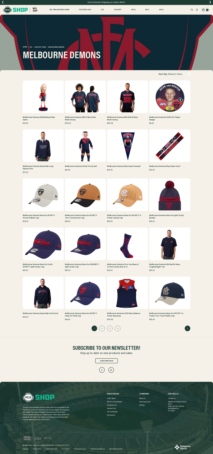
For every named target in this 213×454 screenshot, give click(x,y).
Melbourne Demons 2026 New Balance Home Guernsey (123, 315)
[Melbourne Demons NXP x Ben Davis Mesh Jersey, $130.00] (85, 97)
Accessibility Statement (98, 449)
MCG (133, 10)
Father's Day (85, 10)
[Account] (197, 9)
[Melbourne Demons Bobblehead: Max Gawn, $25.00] (43, 97)
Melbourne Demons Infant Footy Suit (81, 166)
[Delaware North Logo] (182, 447)
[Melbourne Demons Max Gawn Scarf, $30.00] (170, 146)
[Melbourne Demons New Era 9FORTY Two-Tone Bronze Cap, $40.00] (85, 195)
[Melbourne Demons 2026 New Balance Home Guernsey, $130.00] (128, 293)
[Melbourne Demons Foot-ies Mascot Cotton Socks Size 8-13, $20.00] (128, 244)
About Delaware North (116, 449)
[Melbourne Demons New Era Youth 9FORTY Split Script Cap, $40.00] (43, 244)
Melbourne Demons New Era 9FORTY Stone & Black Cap (39, 217)
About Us (142, 398)
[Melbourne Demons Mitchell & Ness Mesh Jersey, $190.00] (128, 97)
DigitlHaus (64, 445)
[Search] (192, 9)
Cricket (118, 10)
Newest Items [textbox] (175, 74)
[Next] (187, 328)
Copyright (26, 449)
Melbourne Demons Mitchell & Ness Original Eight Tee (164, 266)
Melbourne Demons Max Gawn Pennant (124, 166)
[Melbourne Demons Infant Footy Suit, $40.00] (85, 146)
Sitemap (142, 405)
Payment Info (111, 408)
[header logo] (38, 397)
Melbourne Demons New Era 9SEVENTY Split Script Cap (82, 266)
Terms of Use (66, 449)
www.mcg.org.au (145, 402)
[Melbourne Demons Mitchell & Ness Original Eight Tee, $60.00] (170, 244)
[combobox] (179, 74)
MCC (147, 10)
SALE (161, 10)
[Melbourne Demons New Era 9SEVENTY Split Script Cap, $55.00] (85, 244)
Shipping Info (111, 405)
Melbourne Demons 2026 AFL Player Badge (164, 119)
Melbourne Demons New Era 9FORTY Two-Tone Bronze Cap (81, 217)
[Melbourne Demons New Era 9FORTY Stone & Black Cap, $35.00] (43, 195)
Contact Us (172, 398)
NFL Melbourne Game (59, 10)
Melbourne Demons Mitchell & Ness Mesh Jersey (122, 119)
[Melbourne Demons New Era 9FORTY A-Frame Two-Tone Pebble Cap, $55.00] (170, 293)
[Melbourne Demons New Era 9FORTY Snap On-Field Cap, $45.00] (85, 293)
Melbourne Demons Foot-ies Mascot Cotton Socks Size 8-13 (123, 266)
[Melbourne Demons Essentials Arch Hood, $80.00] (43, 293)
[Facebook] (102, 370)
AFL (102, 10)
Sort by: (163, 74)
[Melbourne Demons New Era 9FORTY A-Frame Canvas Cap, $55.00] (128, 195)
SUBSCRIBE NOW (106, 361)
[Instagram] (111, 370)
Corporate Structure (80, 449)
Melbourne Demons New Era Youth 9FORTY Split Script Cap (38, 266)
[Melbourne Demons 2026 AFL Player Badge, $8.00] (170, 97)
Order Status (111, 398)
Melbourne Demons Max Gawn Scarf (164, 166)
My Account (111, 415)
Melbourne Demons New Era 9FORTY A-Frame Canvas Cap (124, 217)
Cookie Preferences (51, 449)
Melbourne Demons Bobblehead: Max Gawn (39, 119)
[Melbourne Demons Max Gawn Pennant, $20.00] (128, 146)
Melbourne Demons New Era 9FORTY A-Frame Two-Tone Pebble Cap (166, 315)
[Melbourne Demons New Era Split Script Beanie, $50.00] (170, 195)
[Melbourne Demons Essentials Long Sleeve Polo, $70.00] (43, 146)
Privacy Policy (37, 449)
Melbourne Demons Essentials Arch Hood (40, 313)
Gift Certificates (112, 412)
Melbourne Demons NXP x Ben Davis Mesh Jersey (80, 119)
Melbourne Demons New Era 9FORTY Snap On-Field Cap (81, 315)
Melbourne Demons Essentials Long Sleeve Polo (38, 168)
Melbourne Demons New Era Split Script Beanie (166, 217)
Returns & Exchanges (114, 402)
